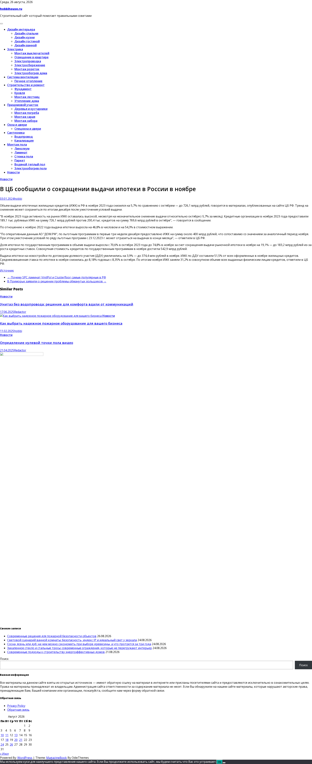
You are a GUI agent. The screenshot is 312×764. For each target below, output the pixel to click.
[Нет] (224, 762)
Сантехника (16, 133)
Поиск (4, 659)
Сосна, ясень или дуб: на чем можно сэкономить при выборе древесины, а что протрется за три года (79, 644)
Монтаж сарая (24, 117)
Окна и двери (17, 125)
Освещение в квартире (31, 57)
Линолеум (21, 148)
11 (6, 735)
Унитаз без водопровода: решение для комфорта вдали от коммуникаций (66, 304)
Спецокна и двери (27, 129)
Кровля (19, 93)
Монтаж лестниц (27, 97)
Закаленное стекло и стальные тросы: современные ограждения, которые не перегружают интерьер (79, 648)
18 (6, 740)
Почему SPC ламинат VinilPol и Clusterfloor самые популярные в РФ (56, 277)
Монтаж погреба (26, 113)
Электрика (15, 49)
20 (16, 740)
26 (11, 744)
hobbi (18, 199)
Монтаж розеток (26, 69)
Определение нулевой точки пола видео (36, 342)
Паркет (19, 160)
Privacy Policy (16, 706)
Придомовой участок (22, 105)
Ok (219, 761)
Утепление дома (26, 101)
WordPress (24, 758)
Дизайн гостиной (27, 41)
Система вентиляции (22, 77)
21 (20, 740)
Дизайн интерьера (21, 29)
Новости (13, 172)
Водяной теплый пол (29, 164)
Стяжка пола (23, 156)
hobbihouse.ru (11, 9)
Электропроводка (27, 61)
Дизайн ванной (25, 45)
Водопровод (23, 137)
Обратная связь (18, 710)
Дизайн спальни (26, 33)
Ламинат (20, 152)
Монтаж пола (17, 145)
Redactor (20, 312)
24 (2, 744)
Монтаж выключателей (31, 53)
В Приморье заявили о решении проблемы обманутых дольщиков (56, 281)
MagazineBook (56, 758)
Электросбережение (29, 65)
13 (16, 735)
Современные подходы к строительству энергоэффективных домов (56, 652)
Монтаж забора (25, 121)
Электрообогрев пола (30, 168)
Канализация (24, 141)
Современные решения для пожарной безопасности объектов (51, 636)
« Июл (4, 754)
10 (2, 735)
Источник (7, 270)
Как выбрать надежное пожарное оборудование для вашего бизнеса (61, 323)
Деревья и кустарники (30, 109)
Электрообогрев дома (30, 73)
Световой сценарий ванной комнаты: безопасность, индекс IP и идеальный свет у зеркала (72, 640)
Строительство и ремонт (26, 85)
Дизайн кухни (24, 37)
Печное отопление (28, 81)
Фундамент (23, 89)
